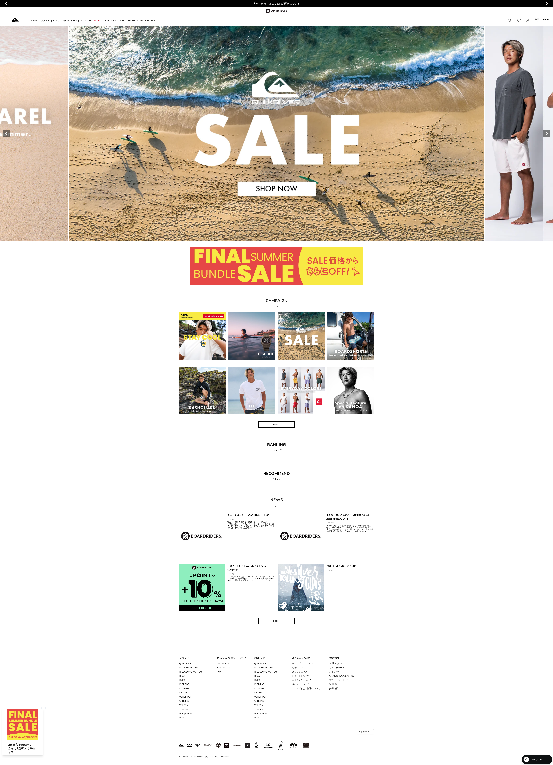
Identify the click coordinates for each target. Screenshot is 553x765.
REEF (182, 717)
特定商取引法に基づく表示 (342, 676)
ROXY (182, 676)
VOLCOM (183, 705)
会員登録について (300, 676)
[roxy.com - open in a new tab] (197, 745)
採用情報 (333, 688)
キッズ (65, 20)
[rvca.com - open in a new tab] (208, 745)
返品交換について (300, 671)
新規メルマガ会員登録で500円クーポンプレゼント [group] (276, 3)
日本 (364, 731)
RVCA (182, 680)
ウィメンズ (53, 20)
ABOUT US (133, 20)
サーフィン (76, 20)
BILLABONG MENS (189, 667)
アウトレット (108, 20)
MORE (276, 424)
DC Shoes (184, 688)
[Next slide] (546, 3)
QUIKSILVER (185, 663)
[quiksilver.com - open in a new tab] (181, 745)
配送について (298, 667)
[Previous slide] (6, 3)
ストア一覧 (334, 671)
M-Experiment (186, 713)
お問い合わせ (335, 663)
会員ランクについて (301, 680)
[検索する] (509, 21)
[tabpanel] (276, 133)
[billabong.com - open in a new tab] (189, 745)
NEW (33, 20)
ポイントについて (300, 684)
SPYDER (183, 709)
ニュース (121, 20)
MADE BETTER (147, 20)
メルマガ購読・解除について (306, 688)
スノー (87, 20)
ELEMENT (184, 684)
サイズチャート (336, 667)
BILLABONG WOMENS (191, 671)
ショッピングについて (303, 663)
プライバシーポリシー (340, 680)
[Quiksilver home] (15, 20)
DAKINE (183, 692)
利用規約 (333, 684)
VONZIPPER (185, 696)
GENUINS (184, 701)
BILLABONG (223, 667)
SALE (96, 20)
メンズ (42, 20)
